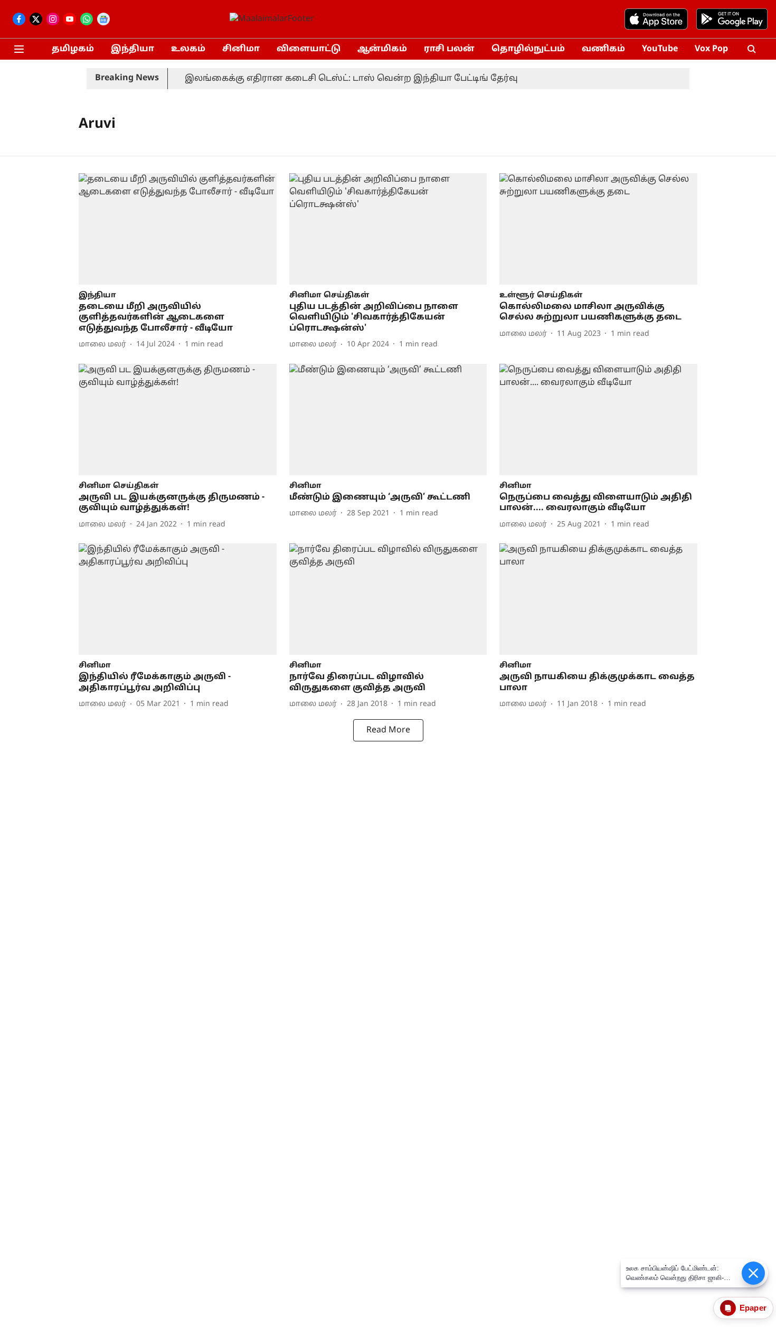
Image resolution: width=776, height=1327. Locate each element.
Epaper (753, 1307)
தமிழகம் (73, 49)
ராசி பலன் (449, 49)
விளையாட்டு (308, 49)
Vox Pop (711, 49)
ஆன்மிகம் (382, 49)
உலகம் (188, 49)
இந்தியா (132, 49)
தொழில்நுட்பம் (528, 49)
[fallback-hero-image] (178, 229)
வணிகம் (603, 49)
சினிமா (241, 49)
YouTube (660, 49)
